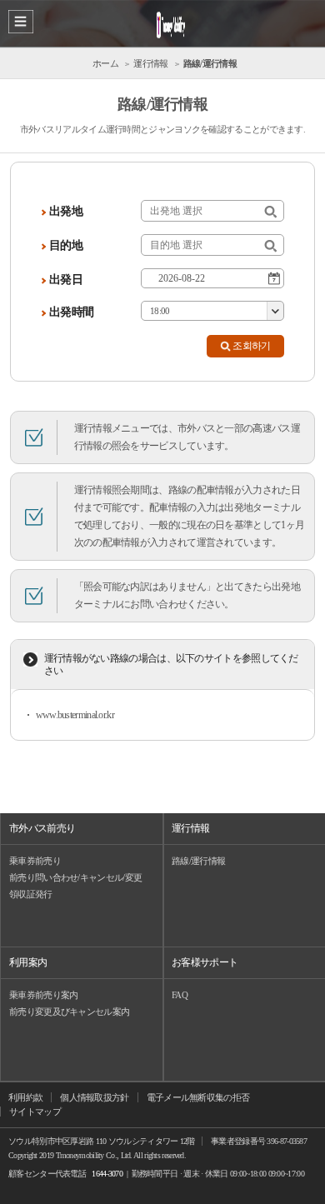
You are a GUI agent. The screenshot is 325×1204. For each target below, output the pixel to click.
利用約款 (25, 1097)
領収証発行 (30, 894)
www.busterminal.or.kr (75, 715)
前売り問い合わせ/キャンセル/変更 (75, 877)
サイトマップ (35, 1112)
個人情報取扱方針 (94, 1097)
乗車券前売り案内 (43, 995)
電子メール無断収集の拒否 (198, 1097)
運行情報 (190, 828)
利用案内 (28, 962)
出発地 (65, 211)
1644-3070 (107, 1173)
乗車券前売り (35, 861)
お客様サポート (205, 962)
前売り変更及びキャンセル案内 (69, 1012)
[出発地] (270, 212)
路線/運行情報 (198, 861)
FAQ (180, 995)
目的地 (65, 245)
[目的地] (270, 246)
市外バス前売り (42, 828)
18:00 (160, 311)
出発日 (65, 279)
